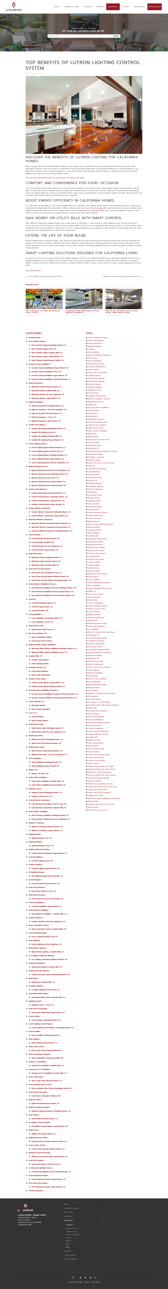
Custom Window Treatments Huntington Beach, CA (51, 512)
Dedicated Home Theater (38, 1137)
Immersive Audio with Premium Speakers (103, 705)
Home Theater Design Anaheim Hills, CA (47, 353)
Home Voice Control (36, 1046)
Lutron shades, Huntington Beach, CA (46, 1020)
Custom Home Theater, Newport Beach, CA (48, 1149)
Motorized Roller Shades (97, 684)
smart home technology (94, 208)
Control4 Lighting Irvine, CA (42, 861)
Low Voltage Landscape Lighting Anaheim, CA (49, 959)
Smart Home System (36, 1160)
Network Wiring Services (38, 466)
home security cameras (97, 553)
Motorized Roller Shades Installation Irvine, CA (49, 652)
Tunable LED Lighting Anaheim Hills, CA (47, 436)
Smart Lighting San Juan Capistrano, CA (47, 944)
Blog (68, 1247)
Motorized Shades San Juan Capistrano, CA (48, 394)
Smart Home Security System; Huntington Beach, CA (51, 580)
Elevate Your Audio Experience (100, 772)
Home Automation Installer (42, 637)
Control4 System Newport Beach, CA (46, 883)
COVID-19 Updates (36, 1191)
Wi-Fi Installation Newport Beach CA (45, 766)
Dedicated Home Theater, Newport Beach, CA (49, 1141)
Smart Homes (93, 676)
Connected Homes (95, 495)
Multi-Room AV (93, 448)
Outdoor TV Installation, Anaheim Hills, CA (48, 1065)
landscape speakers (95, 542)
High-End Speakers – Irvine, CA (44, 417)
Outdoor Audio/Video (96, 644)
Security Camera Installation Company (43, 690)
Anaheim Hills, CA (35, 656)
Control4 (32, 599)
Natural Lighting (94, 527)
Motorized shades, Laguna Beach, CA (46, 398)
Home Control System (96, 717)
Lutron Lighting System (37, 444)
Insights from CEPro (95, 795)
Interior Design (93, 714)
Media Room (33, 978)
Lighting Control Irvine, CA (42, 796)
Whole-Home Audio (36, 626)
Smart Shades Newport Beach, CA (45, 1118)
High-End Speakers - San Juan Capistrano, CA (49, 409)
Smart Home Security (37, 895)
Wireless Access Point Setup (39, 1153)
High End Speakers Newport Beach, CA (47, 413)
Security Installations (96, 719)
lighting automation (95, 544)
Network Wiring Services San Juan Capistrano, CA (50, 470)
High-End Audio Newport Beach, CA (45, 1103)
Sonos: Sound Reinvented (97, 422)
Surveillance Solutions (96, 641)
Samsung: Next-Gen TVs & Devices (101, 804)
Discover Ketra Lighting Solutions (100, 524)
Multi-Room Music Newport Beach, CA (46, 561)
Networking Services (96, 402)
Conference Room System (98, 512)
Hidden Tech (33, 1130)
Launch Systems (94, 579)
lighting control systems (35, 173)
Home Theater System (40, 720)
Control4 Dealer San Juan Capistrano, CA (47, 546)
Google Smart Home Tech (97, 789)
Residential (92, 434)
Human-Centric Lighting (97, 679)
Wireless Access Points (96, 609)
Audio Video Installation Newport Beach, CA (49, 785)
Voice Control (93, 763)
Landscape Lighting (95, 486)
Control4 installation (95, 728)
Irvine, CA (32, 713)
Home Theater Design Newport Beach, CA (48, 360)
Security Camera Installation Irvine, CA (46, 372)
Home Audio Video (36, 1077)
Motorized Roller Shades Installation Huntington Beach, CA (54, 648)
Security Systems (94, 699)
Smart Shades (34, 1115)
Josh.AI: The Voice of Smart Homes (101, 463)
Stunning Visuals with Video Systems (102, 775)
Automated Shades (95, 454)
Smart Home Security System (39, 569)
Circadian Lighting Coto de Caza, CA (45, 990)
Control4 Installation (36, 902)
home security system (96, 550)
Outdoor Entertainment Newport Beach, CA (48, 493)
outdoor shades (94, 562)
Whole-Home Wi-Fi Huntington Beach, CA (47, 739)
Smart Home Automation (38, 1092)
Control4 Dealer (35, 535)
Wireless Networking (96, 617)
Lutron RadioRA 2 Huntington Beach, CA (47, 618)
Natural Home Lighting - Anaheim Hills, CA (48, 952)
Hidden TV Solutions (36, 823)
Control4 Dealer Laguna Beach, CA (45, 550)
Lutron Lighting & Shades (98, 337)
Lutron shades (34, 1016)
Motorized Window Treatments (40, 519)
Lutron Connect (72, 1235)
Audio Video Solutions (96, 626)
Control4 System (35, 880)
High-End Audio (35, 1100)
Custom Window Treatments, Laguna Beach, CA (50, 516)
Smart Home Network (37, 887)
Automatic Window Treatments (99, 652)
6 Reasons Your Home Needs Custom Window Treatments (120, 276)
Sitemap (86, 1282)
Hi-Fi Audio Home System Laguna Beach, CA (48, 1187)
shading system (94, 565)
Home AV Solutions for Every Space (101, 632)
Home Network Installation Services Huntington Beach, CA (54, 588)
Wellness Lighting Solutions (39, 1107)
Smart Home (92, 358)
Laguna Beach (93, 577)
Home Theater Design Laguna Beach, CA (47, 356)
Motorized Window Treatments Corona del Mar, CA (51, 527)
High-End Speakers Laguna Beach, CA (46, 421)
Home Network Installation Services (42, 584)
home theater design (96, 749)
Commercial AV (94, 509)
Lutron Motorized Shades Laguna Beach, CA (48, 1179)
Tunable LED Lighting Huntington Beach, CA (48, 428)
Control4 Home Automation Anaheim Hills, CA (49, 808)
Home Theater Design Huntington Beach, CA (49, 345)
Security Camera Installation (39, 364)
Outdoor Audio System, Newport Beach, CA (48, 686)
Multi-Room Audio (95, 390)
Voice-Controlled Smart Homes (99, 588)
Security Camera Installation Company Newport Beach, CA (54, 698)
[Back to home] (14, 7)
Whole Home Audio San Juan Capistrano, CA (48, 732)
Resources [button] (113, 7)
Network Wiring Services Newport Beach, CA (49, 485)
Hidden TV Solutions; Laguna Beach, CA (47, 830)
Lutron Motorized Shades (38, 1175)
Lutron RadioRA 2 (35, 614)
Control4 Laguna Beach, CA (42, 607)
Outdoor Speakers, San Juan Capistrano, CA (48, 921)
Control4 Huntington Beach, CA (44, 603)
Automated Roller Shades (38, 993)
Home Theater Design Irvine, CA (44, 349)
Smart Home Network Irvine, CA (44, 891)
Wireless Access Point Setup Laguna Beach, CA (50, 1156)
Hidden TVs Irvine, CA (40, 773)
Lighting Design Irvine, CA (42, 838)
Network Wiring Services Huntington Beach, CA (50, 474)
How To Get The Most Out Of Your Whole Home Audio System (121, 312)
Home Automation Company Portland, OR (47, 1058)
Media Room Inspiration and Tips (100, 784)
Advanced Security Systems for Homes (102, 451)
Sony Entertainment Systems (98, 778)
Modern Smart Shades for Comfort (101, 766)
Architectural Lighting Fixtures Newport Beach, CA (51, 1172)
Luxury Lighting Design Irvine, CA (45, 936)
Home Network (93, 393)
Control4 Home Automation (39, 800)
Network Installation (95, 673)
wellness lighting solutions (98, 734)
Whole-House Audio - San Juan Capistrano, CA (49, 754)
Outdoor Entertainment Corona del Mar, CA (48, 504)
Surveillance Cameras (96, 457)
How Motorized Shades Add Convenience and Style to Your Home (59, 178)
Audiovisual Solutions (37, 963)
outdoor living (93, 568)
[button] (84, 1269)
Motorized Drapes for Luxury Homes (101, 769)
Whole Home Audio (112, 315)
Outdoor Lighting (35, 864)
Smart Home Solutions (40, 671)
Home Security (93, 442)
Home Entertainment (96, 340)
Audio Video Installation (38, 777)
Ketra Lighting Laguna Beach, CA (44, 1043)
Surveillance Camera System (39, 1122)
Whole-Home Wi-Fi (36, 736)
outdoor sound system (96, 760)
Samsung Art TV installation (39, 1069)
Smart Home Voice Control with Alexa (102, 787)
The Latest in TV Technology (99, 702)
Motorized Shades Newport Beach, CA (46, 387)
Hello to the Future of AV (97, 810)
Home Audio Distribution (41, 675)
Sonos (68, 1238)
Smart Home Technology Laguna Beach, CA (48, 1012)
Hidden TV (92, 591)
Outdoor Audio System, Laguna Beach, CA (48, 682)
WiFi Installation (94, 533)
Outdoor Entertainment (37, 489)
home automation (94, 725)
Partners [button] (100, 7)
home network (93, 752)
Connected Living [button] (71, 7)
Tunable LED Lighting (37, 425)
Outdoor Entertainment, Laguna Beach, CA (48, 500)
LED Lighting (93, 696)
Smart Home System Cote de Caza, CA (46, 1164)
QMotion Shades (94, 614)
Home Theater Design (37, 341)
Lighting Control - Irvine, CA (42, 1005)
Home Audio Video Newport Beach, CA (47, 1081)
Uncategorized (34, 337)
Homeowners (36, 271)
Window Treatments (95, 489)
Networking (92, 492)
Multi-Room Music (35, 554)
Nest (67, 1244)
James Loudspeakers (96, 664)
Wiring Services (94, 687)
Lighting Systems (94, 501)
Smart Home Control (95, 428)
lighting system (94, 521)
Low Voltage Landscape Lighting (41, 955)
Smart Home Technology (38, 1009)
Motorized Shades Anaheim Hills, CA (45, 390)
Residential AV (93, 635)
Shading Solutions (95, 483)
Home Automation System (98, 606)
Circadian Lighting (36, 986)
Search (116, 36)
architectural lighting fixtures (99, 722)
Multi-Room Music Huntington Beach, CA (47, 557)
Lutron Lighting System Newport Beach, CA (48, 447)
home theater (93, 746)
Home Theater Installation (38, 811)
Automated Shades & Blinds (98, 649)
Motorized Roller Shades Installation (42, 645)
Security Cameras (94, 384)
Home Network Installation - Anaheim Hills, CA (49, 914)
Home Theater (93, 369)
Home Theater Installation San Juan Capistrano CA (51, 819)
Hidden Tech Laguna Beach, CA (44, 1134)
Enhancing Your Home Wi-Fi (98, 439)
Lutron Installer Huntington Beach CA (46, 1035)
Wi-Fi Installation (35, 758)
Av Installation (93, 629)
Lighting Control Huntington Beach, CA (47, 792)
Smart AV (91, 466)
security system (94, 556)
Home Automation (95, 343)
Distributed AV (93, 658)
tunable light (93, 737)
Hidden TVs (33, 770)
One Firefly (78, 1282)
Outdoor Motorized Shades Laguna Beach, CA (49, 853)
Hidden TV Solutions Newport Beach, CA (47, 827)
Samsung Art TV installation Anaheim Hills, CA (49, 1073)
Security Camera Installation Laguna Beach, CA (49, 375)
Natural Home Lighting (37, 948)
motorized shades (95, 507)
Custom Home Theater (37, 1145)
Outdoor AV (92, 480)
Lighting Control (35, 789)
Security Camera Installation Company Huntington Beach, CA (55, 694)
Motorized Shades (35, 383)
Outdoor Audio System (34, 315)
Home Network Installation (39, 910)
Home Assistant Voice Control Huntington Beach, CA (52, 1088)
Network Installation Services (99, 399)
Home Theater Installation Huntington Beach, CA (50, 815)
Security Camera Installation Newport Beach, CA (50, 368)
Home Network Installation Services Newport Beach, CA (53, 595)
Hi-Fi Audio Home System (38, 1183)
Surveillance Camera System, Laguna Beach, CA (50, 1126)
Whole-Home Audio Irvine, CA (43, 629)
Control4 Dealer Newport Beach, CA (45, 538)
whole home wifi (94, 518)
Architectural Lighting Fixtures (40, 1168)
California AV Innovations (97, 425)
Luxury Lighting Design (37, 933)
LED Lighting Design (36, 872)
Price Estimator (154, 7)
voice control (39, 225)
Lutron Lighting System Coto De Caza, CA (47, 451)
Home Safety (93, 690)
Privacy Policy (96, 1282)
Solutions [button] (88, 7)
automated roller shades (97, 539)
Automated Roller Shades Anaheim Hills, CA (48, 997)
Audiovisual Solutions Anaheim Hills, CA (47, 967)
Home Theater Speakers (41, 709)
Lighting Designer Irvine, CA (42, 845)
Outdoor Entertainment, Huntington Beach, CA (49, 497)
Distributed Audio (95, 445)
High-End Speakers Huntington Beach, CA (48, 406)
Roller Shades (93, 437)
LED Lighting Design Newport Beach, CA (47, 876)
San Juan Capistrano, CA (38, 633)
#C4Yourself (92, 620)
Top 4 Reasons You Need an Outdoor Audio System (46, 276)
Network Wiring (94, 498)
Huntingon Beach (94, 530)
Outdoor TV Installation (37, 1062)
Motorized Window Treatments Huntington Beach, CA (52, 531)
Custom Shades (94, 612)
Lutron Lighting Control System (40, 1024)
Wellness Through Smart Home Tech (102, 693)
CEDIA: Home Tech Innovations (99, 792)
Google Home (93, 807)
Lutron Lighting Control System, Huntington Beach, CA (52, 1027)
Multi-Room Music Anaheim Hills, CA (45, 565)
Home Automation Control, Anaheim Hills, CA (49, 929)
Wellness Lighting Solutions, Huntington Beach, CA (51, 1111)
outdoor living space (96, 559)
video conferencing (95, 515)
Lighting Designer (35, 842)
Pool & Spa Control (95, 647)
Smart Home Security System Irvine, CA (46, 572)
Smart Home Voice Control (42, 641)
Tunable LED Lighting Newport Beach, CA (47, 440)
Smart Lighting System (40, 663)
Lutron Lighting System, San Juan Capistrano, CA (50, 463)
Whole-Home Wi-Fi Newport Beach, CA (46, 743)
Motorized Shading (95, 655)
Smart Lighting (34, 940)
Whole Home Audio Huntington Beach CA (47, 728)
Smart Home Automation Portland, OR (46, 1096)
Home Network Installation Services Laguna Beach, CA (52, 591)
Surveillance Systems (96, 419)
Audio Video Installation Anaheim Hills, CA (48, 781)
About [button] (57, 7)
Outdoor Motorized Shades (39, 849)
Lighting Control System (97, 396)
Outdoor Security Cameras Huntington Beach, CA (50, 974)
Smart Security (93, 410)
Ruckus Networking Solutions (99, 582)
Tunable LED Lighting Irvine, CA (44, 432)
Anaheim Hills (93, 536)
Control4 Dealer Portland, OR (43, 542)
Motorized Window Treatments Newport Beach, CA (51, 523)
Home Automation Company (39, 1054)
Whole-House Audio (36, 747)
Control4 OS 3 (72, 1229)
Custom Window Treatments (76, 315)
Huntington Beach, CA (37, 667)
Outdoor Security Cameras (39, 971)
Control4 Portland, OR (40, 610)
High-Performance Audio (97, 623)
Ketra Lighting (34, 1039)
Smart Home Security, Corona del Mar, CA (47, 899)
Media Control (93, 801)
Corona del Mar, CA (36, 701)
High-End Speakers (36, 402)
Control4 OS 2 (72, 1232)
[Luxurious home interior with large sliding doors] (84, 115)
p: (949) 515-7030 (24, 1225)
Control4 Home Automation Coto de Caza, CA (49, 804)
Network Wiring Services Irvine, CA (45, 478)
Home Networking (95, 361)
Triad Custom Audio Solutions (99, 667)
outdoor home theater (96, 547)
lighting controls (94, 740)
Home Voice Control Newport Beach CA (47, 1050)
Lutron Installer (34, 1031)
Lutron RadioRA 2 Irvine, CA (42, 622)
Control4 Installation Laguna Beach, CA (46, 906)
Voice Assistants (94, 597)
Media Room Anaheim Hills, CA (43, 982)
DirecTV (69, 1241)
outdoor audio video (96, 757)
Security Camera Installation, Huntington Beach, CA (51, 379)
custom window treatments (98, 731)
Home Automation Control (38, 925)
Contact (125, 7)
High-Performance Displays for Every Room (104, 798)
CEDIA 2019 (92, 708)
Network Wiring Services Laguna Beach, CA (48, 481)
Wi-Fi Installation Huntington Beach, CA (46, 762)
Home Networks (94, 474)
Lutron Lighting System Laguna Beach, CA (48, 459)
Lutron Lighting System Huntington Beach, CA (49, 455)
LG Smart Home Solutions (97, 711)
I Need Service (139, 7)
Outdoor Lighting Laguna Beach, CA (46, 868)
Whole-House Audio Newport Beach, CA (47, 751)
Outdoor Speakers (36, 918)
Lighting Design (35, 834)
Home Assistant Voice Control (40, 1084)
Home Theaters (94, 504)
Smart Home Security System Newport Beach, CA (50, 576)
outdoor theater (94, 571)
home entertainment (96, 743)
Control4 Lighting (35, 857)
